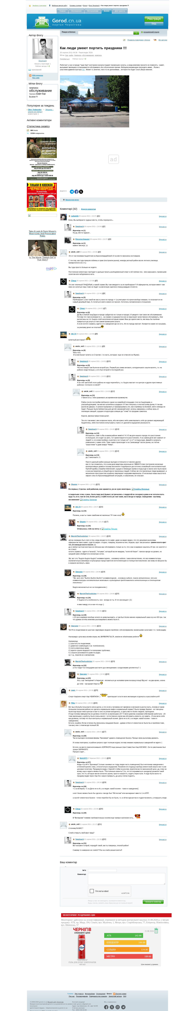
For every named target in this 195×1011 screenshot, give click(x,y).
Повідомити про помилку (98, 996)
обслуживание (88, 55)
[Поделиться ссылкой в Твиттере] (81, 193)
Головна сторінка (75, 5)
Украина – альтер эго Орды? (41, 111)
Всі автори (163, 40)
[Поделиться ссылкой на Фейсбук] (76, 193)
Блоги (85, 5)
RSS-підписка (37, 75)
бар (66, 55)
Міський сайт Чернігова (56, 1002)
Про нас (72, 996)
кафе (71, 55)
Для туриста (79, 994)
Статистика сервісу (38, 126)
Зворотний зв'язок (115, 996)
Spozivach (43, 61)
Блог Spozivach (94, 5)
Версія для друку (72, 200)
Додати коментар (88, 209)
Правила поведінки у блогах (138, 40)
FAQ (124, 996)
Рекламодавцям (82, 996)
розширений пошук (151, 32)
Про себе (35, 78)
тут (83, 70)
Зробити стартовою (39, 5)
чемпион (98, 55)
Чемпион (77, 55)
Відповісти (162, 216)
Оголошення (100, 994)
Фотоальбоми (90, 994)
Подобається (65, 59)
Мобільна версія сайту (59, 5)
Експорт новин (120, 994)
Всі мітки (32, 96)
